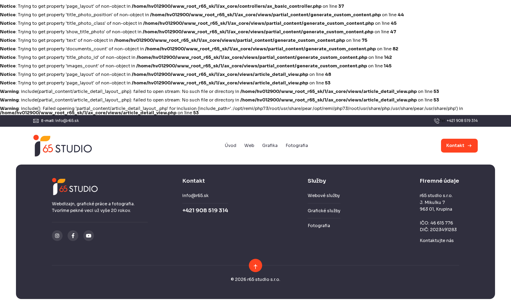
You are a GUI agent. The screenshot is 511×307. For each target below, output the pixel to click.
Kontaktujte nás (437, 240)
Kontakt (455, 145)
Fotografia (297, 145)
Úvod (230, 145)
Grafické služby (324, 211)
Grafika (270, 145)
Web (249, 145)
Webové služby (324, 195)
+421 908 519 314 (462, 120)
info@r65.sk (67, 120)
